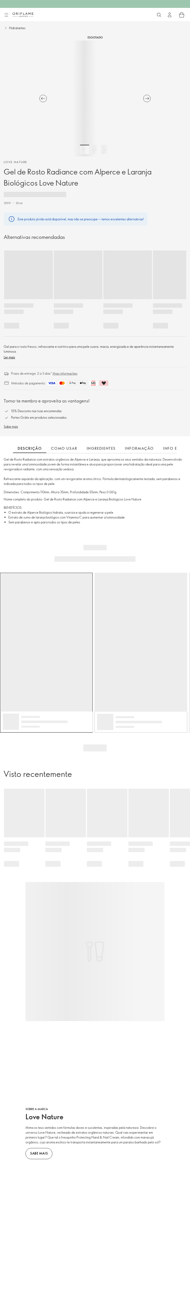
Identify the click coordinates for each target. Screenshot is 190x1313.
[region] (95, 98)
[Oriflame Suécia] (23, 14)
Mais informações (65, 373)
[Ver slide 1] (84, 149)
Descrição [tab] (30, 448)
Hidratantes (17, 28)
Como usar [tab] (64, 448)
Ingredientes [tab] (101, 448)
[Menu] (6, 15)
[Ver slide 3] (105, 149)
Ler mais (9, 357)
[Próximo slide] (147, 98)
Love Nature (15, 162)
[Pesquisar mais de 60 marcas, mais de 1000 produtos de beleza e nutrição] (158, 14)
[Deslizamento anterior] (43, 98)
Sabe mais (11, 426)
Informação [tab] (139, 448)
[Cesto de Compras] (182, 15)
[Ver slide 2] (95, 149)
